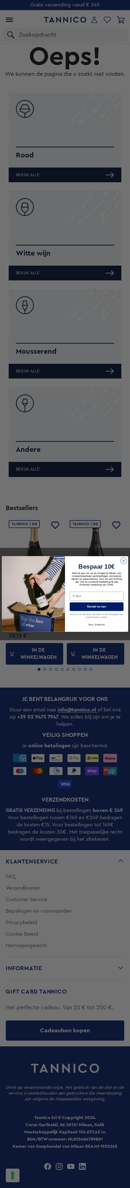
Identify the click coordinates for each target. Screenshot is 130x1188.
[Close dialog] (124, 561)
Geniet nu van (96, 606)
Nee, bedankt (96, 624)
